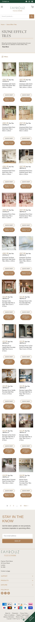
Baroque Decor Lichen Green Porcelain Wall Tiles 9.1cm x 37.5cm (25, 347)
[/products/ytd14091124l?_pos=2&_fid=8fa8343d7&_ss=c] (26, 69)
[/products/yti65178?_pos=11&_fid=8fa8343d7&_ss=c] (9, 287)
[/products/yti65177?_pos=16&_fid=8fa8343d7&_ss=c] (26, 376)
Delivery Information (9, 617)
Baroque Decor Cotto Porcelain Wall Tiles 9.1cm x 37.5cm (25, 302)
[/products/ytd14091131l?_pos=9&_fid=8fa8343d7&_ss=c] (9, 243)
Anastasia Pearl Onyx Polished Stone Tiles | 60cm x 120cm (25, 172)
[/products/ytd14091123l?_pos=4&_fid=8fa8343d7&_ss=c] (26, 113)
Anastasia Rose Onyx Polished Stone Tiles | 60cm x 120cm (25, 215)
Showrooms (15, 613)
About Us (7, 613)
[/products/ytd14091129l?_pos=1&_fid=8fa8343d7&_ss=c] (9, 69)
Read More (5, 46)
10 (20, 505)
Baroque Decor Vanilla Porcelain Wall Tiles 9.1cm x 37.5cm (8, 391)
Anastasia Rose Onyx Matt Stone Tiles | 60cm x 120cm (8, 215)
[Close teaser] (24, 620)
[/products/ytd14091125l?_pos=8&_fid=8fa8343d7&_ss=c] (26, 200)
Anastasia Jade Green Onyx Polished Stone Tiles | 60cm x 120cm (25, 85)
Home (2, 24)
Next (25, 505)
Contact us (5, 1)
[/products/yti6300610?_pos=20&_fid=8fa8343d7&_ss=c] (26, 465)
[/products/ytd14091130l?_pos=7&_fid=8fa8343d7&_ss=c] (9, 200)
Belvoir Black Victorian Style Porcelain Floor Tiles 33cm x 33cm (8, 481)
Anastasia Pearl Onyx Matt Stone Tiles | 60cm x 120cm (8, 172)
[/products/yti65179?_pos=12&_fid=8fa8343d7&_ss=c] (26, 287)
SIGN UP (17, 541)
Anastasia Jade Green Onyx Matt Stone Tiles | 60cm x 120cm (8, 85)
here (8, 571)
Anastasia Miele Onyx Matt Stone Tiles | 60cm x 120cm (8, 129)
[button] (29, 616)
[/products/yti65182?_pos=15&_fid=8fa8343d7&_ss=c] (9, 376)
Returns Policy (20, 617)
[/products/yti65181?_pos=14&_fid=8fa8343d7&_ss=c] (26, 331)
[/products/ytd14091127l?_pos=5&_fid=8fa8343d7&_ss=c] (9, 156)
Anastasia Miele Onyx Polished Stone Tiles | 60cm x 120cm (25, 129)
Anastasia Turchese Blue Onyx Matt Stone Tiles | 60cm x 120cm (8, 259)
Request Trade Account (23, 615)
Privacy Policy (24, 613)
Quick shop (9, 95)
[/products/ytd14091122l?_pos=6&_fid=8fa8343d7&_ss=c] (26, 156)
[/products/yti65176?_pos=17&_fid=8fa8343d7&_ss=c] (9, 420)
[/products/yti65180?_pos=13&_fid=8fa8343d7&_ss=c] (9, 331)
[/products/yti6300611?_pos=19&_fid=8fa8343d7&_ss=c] (9, 465)
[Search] (31, 16)
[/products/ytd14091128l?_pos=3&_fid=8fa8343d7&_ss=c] (9, 113)
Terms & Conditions (9, 615)
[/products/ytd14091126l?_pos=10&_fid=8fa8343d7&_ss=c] (26, 243)
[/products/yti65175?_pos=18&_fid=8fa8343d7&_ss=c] (26, 420)
